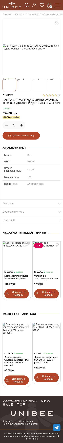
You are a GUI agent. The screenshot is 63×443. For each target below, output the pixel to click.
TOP (21, 404)
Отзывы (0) (9, 220)
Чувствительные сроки (20, 401)
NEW (45, 401)
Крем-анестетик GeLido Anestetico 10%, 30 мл (16, 277)
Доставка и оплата (13, 211)
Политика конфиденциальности (20, 424)
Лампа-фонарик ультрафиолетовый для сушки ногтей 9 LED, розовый (16, 361)
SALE (8, 404)
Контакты (8, 421)
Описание (8, 203)
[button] (57, 5)
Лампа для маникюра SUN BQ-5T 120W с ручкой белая (45, 360)
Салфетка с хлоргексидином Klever (46, 277)
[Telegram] (56, 427)
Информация (26, 421)
